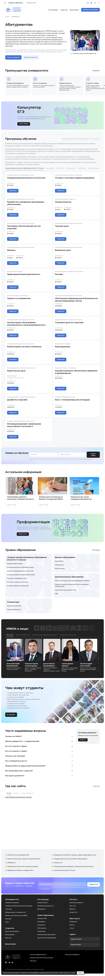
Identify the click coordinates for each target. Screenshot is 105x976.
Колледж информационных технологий (20, 571)
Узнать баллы (23, 123)
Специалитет (59, 565)
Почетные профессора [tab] (23, 635)
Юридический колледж (15, 563)
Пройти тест (23, 534)
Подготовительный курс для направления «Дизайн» (72, 580)
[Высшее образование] (76, 563)
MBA (56, 593)
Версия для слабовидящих (72, 954)
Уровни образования (45, 915)
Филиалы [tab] (16, 793)
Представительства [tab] (28, 793)
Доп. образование (93, 168)
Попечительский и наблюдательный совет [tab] (45, 635)
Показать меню (98, 2)
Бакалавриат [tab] (50, 168)
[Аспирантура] (28, 606)
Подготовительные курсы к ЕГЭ (65, 590)
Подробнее (13, 190)
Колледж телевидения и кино (17, 578)
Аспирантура (13, 602)
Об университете (12, 899)
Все (96, 550)
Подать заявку (93, 454)
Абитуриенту (33, 960)
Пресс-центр (74, 918)
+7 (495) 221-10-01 (31, 2)
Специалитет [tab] (60, 168)
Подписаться (93, 884)
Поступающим (53, 10)
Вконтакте (19, 886)
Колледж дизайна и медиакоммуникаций (21, 574)
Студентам (63, 10)
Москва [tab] (9, 793)
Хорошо (80, 973)
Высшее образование (65, 557)
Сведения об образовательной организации (41, 957)
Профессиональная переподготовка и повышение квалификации (72, 585)
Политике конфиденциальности (85, 459)
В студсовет (11, 714)
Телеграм (29, 886)
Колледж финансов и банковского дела (20, 567)
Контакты (96, 786)
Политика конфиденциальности (38, 954)
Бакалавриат (59, 561)
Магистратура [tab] (71, 168)
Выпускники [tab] (10, 635)
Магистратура (60, 568)
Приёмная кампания (30, 57)
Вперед (101, 85)
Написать (83, 739)
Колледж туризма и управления (17, 585)
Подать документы (13, 57)
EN (5, 2)
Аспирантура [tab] (82, 168)
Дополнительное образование (69, 577)
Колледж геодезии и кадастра (17, 582)
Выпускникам (74, 10)
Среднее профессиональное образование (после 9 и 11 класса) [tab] (24, 168)
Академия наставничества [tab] (68, 635)
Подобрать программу (90, 9)
